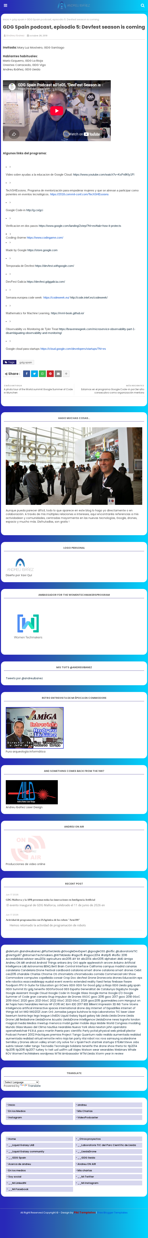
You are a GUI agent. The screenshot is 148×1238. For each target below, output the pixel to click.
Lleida (104, 1016)
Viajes (77, 1050)
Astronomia (35, 966)
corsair (58, 978)
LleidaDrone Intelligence (79, 1019)
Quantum (88, 1035)
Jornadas (60, 1012)
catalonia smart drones (117, 970)
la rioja (93, 1012)
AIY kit (76, 959)
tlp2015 (10, 1050)
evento (68, 982)
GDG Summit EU (16, 989)
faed (99, 982)
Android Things (46, 963)
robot (91, 1038)
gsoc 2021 (34, 1001)
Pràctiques (42, 1035)
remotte (49, 1038)
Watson (87, 1050)
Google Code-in (59, 993)
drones (117, 978)
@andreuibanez (30, 951)
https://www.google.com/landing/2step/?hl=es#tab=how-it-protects (80, 225)
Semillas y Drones (17, 1042)
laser (124, 1012)
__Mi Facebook (18, 1189)
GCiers (63, 985)
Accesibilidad (14, 959)
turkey (40, 1050)
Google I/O (115, 993)
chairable (23, 974)
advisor (29, 959)
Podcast (11, 1035)
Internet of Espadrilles (105, 1008)
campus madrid (113, 966)
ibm (68, 1004)
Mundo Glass (14, 1027)
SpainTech (84, 1042)
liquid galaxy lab (89, 1016)
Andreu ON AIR (15, 963)
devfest (82, 978)
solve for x (69, 1042)
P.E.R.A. (32, 1031)
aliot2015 (98, 959)
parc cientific (73, 1031)
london (135, 1019)
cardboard (63, 970)
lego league (42, 1016)
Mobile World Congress (112, 1023)
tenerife (87, 1046)
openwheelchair (16, 1031)
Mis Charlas (84, 1111)
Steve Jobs (131, 1042)
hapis (13, 1004)
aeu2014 (40, 959)
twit (50, 1050)
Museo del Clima (35, 1027)
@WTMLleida (62, 955)
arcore (108, 963)
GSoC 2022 (49, 1001)
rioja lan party (72, 1038)
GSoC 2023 (64, 1001)
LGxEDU (55, 1016)
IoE (16, 1012)
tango (36, 1046)
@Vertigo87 (14, 955)
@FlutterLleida (50, 951)
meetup (42, 1023)
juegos (71, 1012)
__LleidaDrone (86, 1151)
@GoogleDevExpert (74, 951)
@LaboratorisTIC (127, 951)
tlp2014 (132, 1046)
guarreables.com (112, 1001)
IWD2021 (34, 1012)
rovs (103, 1038)
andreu (82, 1105)
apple (82, 963)
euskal (49, 982)
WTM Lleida (87, 1053)
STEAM (119, 1042)
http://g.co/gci (34, 210)
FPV (21, 985)
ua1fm (63, 1050)
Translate (34, 1086)
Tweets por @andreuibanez (24, 678)
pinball (121, 1031)
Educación (130, 978)
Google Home (98, 993)
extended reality (85, 982)
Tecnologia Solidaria (67, 1046)
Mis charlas (84, 1170)
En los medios (17, 1170)
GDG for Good (85, 985)
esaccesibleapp (34, 982)
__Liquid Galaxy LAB (21, 1145)
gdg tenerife (36, 989)
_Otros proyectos (89, 1139)
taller (27, 1046)
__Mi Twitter (85, 1176)
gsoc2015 (94, 1001)
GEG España (72, 989)
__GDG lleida (86, 1158)
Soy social (14, 1176)
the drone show (103, 1046)
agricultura (53, 959)
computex (31, 978)
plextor (130, 1031)
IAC (63, 1004)
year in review (114, 1053)
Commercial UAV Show (120, 974)
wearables (107, 1050)
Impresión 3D (107, 1004)
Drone (92, 978)
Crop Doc (69, 978)
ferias (107, 982)
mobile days (88, 1023)
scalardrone (128, 1038)
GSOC (86, 997)
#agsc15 (77, 955)
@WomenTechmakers (37, 955)
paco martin (45, 1031)
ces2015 (11, 974)
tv (46, 1050)
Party (86, 1031)
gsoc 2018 (125, 997)
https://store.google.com (42, 250)
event (58, 982)
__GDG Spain (17, 1158)
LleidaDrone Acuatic (48, 1019)
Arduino (119, 963)
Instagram (15, 1117)
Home (12, 1139)
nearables (64, 1027)
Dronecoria (104, 978)
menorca (55, 1023)
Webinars (120, 1050)
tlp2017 (30, 1050)
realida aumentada (116, 1035)
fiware (128, 982)
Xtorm (100, 1053)
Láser (131, 1012)
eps (139, 978)
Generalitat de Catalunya (98, 989)
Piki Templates (85, 1212)
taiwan (19, 1046)
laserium (11, 1016)
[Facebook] (26, 373)
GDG (72, 985)
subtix (10, 1046)
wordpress (47, 1053)
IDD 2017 (77, 1004)
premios (55, 1035)
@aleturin (12, 951)
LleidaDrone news (107, 1019)
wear (96, 1050)
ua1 (56, 1050)
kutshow (82, 1012)
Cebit (137, 970)
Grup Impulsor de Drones (64, 997)
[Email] (58, 373)
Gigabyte (122, 989)
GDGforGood (54, 989)
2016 (124, 955)
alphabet (110, 959)
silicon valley (38, 1042)
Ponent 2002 (26, 1035)
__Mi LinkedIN (17, 1183)
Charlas (35, 974)
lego (30, 1016)
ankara (61, 963)
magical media (16, 1023)
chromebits (65, 974)
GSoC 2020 (19, 1001)
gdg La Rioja (103, 985)
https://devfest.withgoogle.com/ (54, 265)
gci (57, 985)
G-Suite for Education (39, 985)
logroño (125, 1019)
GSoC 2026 (79, 1001)
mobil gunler (70, 1023)
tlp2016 (20, 1050)
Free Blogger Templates (112, 1212)
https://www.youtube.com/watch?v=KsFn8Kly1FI (103, 174)
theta (119, 1046)
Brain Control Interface (73, 966)
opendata (119, 1027)
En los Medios (16, 1111)
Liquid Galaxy (69, 1016)
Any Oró (72, 963)
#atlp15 (106, 955)
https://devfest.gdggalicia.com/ (46, 281)
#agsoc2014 (91, 955)
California (95, 966)
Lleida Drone (117, 1016)
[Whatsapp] (42, 373)
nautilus (52, 1027)
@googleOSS (96, 951)
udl (70, 1050)
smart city (54, 1042)
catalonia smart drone (86, 970)
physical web (107, 1031)
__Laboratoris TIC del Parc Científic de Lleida (106, 1145)
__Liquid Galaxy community (26, 1151)
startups (108, 1042)
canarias (131, 966)
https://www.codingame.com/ (45, 237)
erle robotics (14, 982)
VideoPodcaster (87, 1117)
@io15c (110, 951)
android (31, 963)
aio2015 (66, 959)
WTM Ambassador (67, 1053)
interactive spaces (45, 1008)
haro (21, 1004)
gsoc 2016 (97, 997)
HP (50, 1004)
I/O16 (56, 1004)
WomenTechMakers (25, 1053)
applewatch (95, 963)
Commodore (14, 978)
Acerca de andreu (19, 1164)
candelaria (13, 970)
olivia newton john (100, 1027)
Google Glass (79, 993)
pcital (94, 1031)
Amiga (128, 959)
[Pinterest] (50, 373)
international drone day (75, 1008)
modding (134, 1023)
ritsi (84, 1038)
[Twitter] (34, 373)
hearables (31, 1004)
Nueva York (79, 1027)
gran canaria (38, 997)
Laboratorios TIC (109, 1012)
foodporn (12, 985)
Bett (54, 966)
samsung (113, 1038)
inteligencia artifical (19, 1008)
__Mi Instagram (87, 1183)
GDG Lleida (119, 985)
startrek (97, 1042)
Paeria (59, 1031)
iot (21, 1012)
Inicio (6, 19)
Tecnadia (47, 1046)
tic (125, 1046)
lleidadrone (27, 1019)
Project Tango (71, 1035)
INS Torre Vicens (127, 1004)
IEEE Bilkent (91, 1004)
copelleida (46, 978)
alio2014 (86, 959)
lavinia (22, 1016)
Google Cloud (38, 993)
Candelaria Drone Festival (38, 970)
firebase (117, 982)
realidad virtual (33, 1038)
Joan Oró (47, 1012)
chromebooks (83, 974)
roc (97, 1038)
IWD (26, 1012)
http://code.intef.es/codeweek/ (89, 297)
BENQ (47, 966)
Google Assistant (17, 993)
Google (133, 989)
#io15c (116, 955)
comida (99, 974)
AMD (120, 959)
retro (59, 1038)
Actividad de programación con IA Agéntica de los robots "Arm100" (43, 919)
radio (99, 1035)
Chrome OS (49, 974)
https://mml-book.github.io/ (67, 313)
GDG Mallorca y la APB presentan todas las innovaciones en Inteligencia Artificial (50, 899)
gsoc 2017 (111, 997)
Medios (31, 1023)
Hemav (43, 1004)
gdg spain (18, 19)
